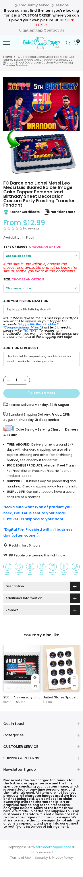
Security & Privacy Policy (54, 857)
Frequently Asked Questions (43, 5)
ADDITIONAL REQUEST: (21, 348)
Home (7, 56)
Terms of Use (20, 857)
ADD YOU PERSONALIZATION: (26, 301)
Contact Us (43, 30)
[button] (13, 228)
